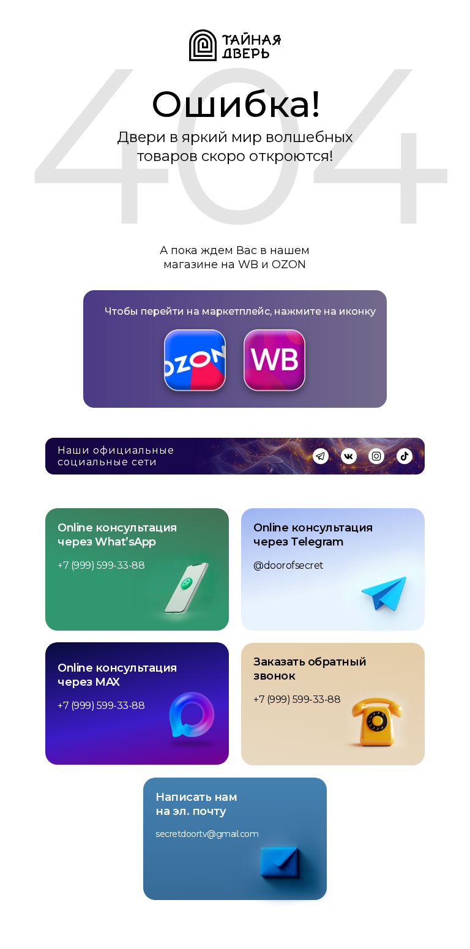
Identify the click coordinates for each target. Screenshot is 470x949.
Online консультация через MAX (117, 675)
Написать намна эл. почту (196, 804)
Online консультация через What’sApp (117, 535)
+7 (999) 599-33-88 (101, 565)
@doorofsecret (288, 565)
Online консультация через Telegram (313, 535)
